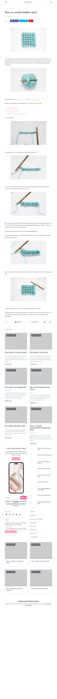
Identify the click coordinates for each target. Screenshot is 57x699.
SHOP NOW (16, 458)
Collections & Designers (36, 519)
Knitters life (33, 529)
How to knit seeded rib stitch (44, 468)
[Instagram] (9, 514)
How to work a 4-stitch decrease (45, 455)
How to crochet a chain (13, 107)
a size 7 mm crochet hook (34, 99)
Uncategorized (34, 536)
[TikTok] (19, 514)
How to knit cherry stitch (43, 481)
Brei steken (33, 515)
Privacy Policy (22, 529)
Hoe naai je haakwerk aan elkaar (40, 388)
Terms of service (48, 603)
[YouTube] (16, 514)
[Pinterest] (13, 514)
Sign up (23, 497)
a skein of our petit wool (21, 99)
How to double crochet (13, 111)
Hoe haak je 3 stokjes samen (16, 352)
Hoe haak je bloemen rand (15, 426)
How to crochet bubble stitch (44, 495)
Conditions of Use (13, 529)
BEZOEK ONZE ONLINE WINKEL (28, 601)
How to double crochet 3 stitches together (17, 113)
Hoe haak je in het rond (39, 352)
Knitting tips (33, 533)
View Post (8, 364)
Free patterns (33, 522)
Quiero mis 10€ (11, 531)
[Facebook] (6, 514)
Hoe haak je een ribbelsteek (15, 387)
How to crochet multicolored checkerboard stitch (40, 428)
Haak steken (9, 8)
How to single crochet (12, 109)
